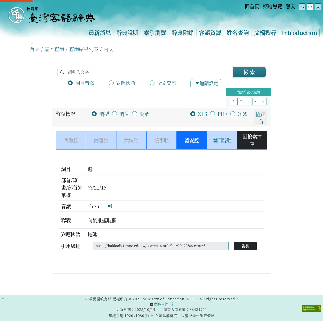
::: (241, 6)
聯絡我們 (162, 304)
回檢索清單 (252, 140)
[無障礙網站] (311, 308)
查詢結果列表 (83, 48)
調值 (124, 113)
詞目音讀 (84, 82)
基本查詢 (54, 48)
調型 (104, 113)
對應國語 (125, 82)
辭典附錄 (182, 32)
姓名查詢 (238, 32)
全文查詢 (166, 82)
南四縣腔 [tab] (222, 140)
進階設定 (209, 82)
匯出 (261, 113)
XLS (202, 113)
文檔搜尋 (265, 32)
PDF (222, 113)
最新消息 (100, 32)
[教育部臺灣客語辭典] (51, 13)
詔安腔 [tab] (192, 140)
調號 (144, 113)
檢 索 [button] (249, 72)
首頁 (34, 48)
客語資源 (210, 32)
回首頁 (252, 6)
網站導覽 (272, 6)
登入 (290, 6)
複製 (245, 245)
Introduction (299, 32)
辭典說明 (127, 32)
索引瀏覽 (155, 32)
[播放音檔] (110, 206)
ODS (242, 113)
